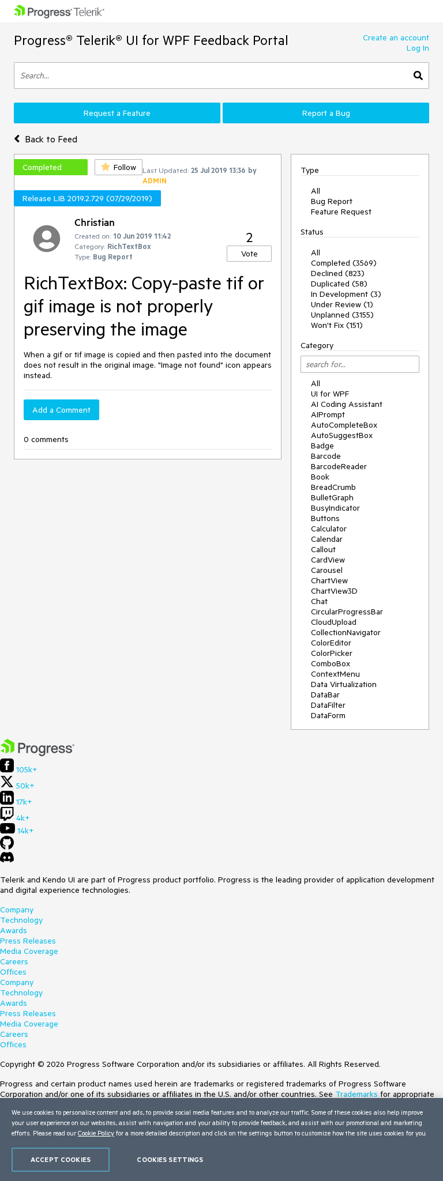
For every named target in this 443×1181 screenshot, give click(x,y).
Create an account (396, 37)
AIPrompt (328, 414)
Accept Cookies (61, 1159)
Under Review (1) (342, 304)
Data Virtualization (344, 684)
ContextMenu (335, 674)
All (315, 191)
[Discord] (7, 860)
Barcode (326, 456)
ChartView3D (334, 591)
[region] (221, 1139)
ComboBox (330, 663)
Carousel (327, 570)
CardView (328, 559)
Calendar (327, 539)
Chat (319, 601)
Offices (13, 972)
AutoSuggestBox (342, 435)
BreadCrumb (333, 487)
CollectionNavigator (346, 632)
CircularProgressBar (347, 611)
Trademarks (356, 1094)
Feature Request (341, 211)
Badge (322, 445)
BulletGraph (332, 497)
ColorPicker (331, 653)
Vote (249, 253)
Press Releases (28, 940)
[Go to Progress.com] (37, 753)
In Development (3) (346, 294)
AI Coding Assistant (346, 404)
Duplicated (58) (339, 283)
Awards (13, 930)
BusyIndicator (335, 508)
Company (16, 909)
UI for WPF (330, 393)
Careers (14, 961)
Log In (418, 48)
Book (320, 476)
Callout (323, 549)
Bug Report (331, 201)
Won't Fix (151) (337, 325)
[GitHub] (7, 847)
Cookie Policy (96, 1133)
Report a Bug (326, 113)
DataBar (325, 694)
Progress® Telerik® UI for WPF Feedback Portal (151, 40)
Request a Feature (117, 113)
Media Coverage (29, 951)
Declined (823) (338, 273)
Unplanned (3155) (342, 315)
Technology (21, 920)
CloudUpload (333, 622)
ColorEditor (331, 642)
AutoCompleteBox (344, 425)
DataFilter (328, 705)
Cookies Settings (170, 1159)
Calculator (329, 528)
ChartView (329, 580)
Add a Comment (61, 410)
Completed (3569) (344, 263)
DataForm (328, 715)
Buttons (325, 518)
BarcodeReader (339, 466)
